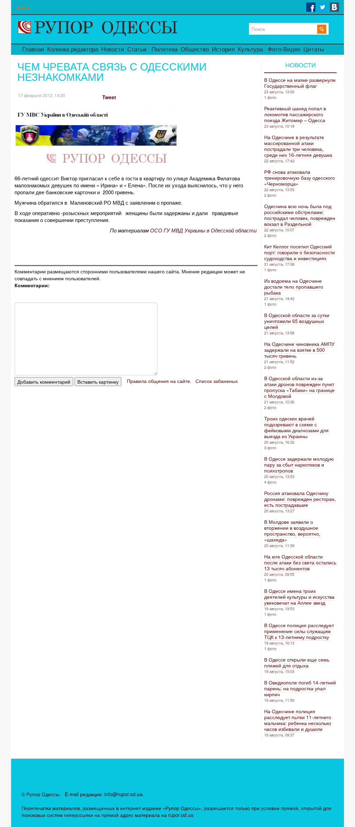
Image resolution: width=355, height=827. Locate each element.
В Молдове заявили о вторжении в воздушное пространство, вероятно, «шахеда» (292, 530)
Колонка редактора (72, 49)
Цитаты (313, 49)
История (223, 49)
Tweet (109, 97)
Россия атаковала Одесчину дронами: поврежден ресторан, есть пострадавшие (300, 498)
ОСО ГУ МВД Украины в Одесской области (203, 230)
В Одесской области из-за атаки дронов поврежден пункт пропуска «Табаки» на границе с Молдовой (299, 387)
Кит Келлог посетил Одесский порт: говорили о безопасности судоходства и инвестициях (299, 252)
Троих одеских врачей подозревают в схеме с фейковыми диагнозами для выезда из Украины (296, 427)
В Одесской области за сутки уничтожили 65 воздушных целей (296, 321)
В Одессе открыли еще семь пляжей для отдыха (296, 662)
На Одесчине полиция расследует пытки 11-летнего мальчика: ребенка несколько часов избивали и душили (297, 720)
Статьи (137, 49)
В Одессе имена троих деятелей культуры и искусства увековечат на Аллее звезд (299, 596)
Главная (33, 49)
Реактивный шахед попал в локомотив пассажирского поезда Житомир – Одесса (295, 114)
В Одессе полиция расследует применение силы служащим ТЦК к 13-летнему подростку (299, 631)
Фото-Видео (284, 49)
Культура (250, 49)
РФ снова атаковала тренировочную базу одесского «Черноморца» (299, 177)
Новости (112, 49)
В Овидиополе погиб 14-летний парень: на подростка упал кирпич (300, 688)
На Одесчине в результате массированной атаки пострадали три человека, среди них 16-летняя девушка (298, 146)
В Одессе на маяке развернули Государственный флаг (300, 82)
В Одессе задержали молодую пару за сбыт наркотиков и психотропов (299, 464)
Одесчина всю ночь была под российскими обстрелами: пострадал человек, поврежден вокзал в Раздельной (299, 215)
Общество (195, 49)
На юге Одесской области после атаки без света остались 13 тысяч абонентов (300, 562)
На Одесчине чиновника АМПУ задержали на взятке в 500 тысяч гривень (299, 349)
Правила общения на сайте (158, 380)
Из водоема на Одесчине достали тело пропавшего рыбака (293, 286)
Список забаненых (217, 380)
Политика (164, 49)
